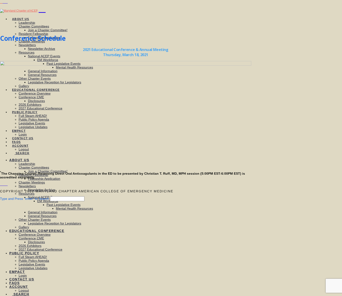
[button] (42, 9)
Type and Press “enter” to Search (24, 199)
